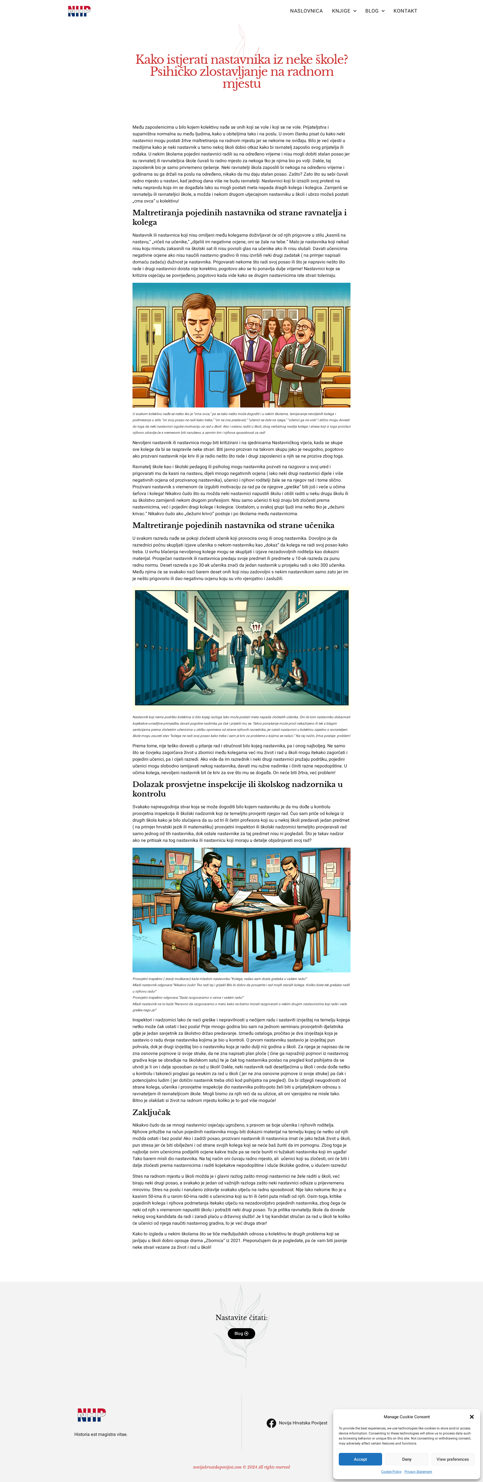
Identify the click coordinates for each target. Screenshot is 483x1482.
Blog (371, 11)
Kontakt (406, 11)
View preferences (453, 1459)
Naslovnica (306, 11)
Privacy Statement (418, 1471)
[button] (472, 1417)
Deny (406, 1459)
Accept (360, 1459)
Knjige (341, 11)
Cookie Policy (391, 1471)
